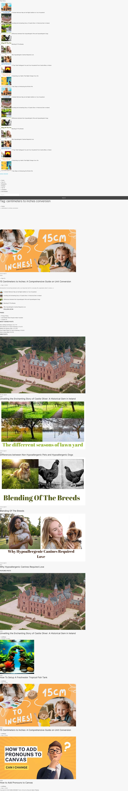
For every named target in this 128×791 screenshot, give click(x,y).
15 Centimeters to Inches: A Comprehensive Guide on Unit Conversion (35, 281)
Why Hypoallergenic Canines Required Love (23, 54)
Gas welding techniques (6, 324)
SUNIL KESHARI (4, 174)
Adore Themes (35, 790)
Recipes (3, 185)
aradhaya (3, 637)
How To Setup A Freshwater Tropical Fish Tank (23, 677)
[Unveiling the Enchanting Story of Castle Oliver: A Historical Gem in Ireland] (1, 296)
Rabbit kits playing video (6, 328)
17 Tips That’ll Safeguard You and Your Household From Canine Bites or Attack (31, 65)
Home (2, 180)
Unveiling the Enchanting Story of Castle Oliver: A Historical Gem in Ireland (31, 23)
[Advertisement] (64, 219)
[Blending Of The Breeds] (1, 304)
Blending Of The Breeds (18, 44)
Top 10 (3, 187)
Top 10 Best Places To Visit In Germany (10, 330)
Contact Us (4, 319)
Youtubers (3, 189)
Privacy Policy (4, 315)
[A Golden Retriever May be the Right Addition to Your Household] (1, 292)
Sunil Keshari (4, 191)
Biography (3, 184)
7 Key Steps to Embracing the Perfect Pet (22, 86)
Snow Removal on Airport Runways (9, 326)
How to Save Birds (4, 332)
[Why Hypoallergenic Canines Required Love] (1, 307)
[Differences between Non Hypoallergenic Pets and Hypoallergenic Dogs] (1, 300)
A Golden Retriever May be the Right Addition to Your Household (28, 12)
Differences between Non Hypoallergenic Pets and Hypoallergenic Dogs (30, 33)
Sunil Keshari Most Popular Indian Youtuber (12, 317)
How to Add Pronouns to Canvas (16, 782)
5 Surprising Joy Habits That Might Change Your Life (25, 76)
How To (3, 182)
